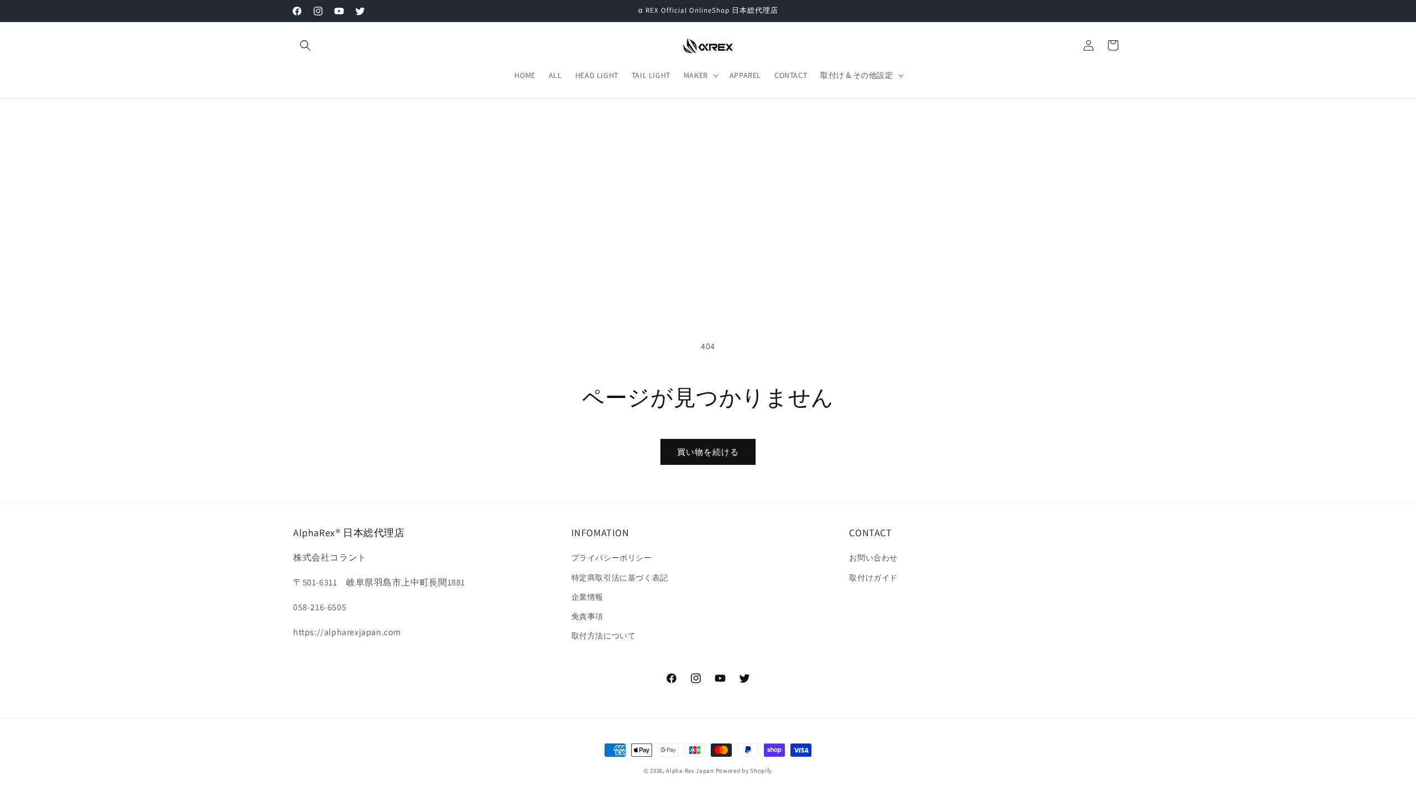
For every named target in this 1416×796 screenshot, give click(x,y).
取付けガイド (873, 578)
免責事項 (587, 616)
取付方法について (603, 636)
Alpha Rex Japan (690, 770)
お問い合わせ (873, 558)
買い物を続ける (708, 452)
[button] (305, 45)
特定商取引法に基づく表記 (619, 578)
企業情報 (587, 597)
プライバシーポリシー (611, 558)
